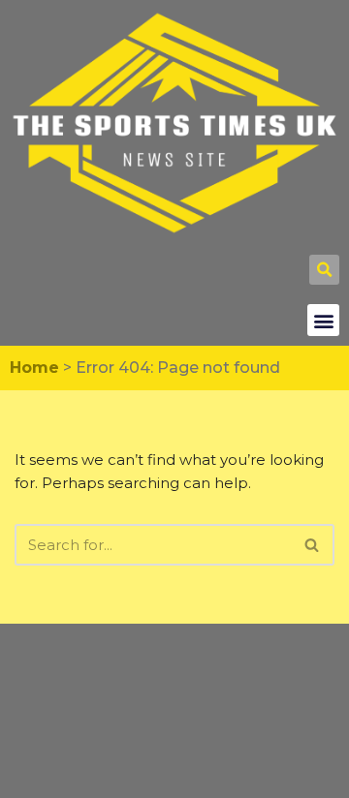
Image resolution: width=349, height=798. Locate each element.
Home (34, 367)
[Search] (312, 545)
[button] (324, 270)
